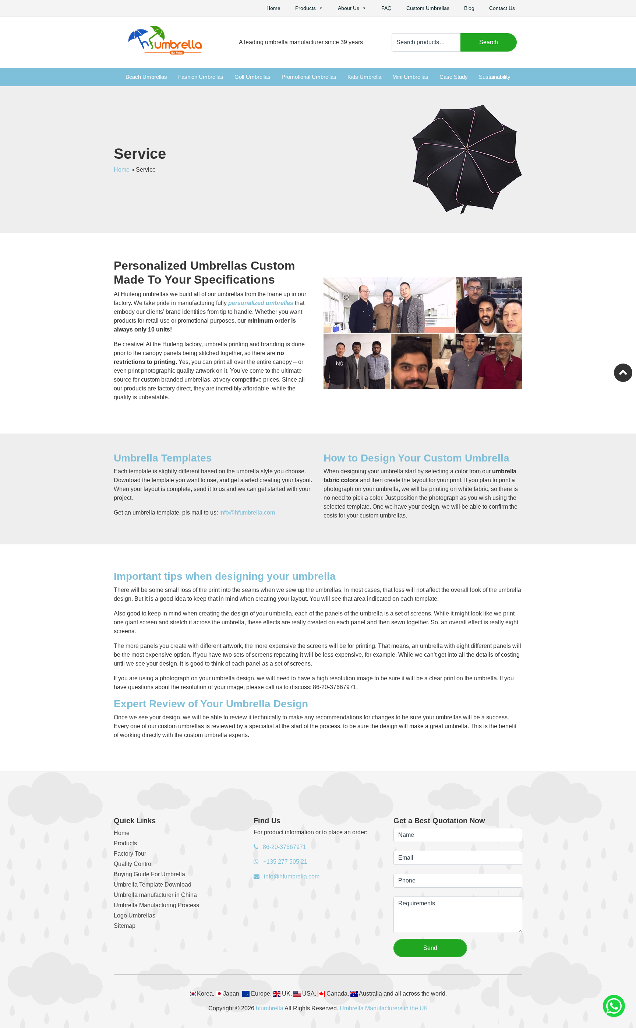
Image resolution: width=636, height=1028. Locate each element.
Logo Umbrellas (134, 915)
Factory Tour (130, 853)
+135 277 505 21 (284, 862)
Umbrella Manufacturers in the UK (384, 1008)
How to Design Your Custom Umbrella (416, 458)
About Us (348, 8)
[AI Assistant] (614, 1006)
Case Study (453, 77)
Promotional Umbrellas (309, 77)
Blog (469, 8)
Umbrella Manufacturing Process (156, 905)
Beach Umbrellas (146, 77)
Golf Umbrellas (252, 77)
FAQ (386, 8)
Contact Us (502, 8)
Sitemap (124, 926)
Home (273, 8)
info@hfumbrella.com (247, 512)
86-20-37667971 (283, 847)
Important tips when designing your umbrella (225, 576)
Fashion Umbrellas (200, 77)
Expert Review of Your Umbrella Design (211, 703)
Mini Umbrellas (410, 77)
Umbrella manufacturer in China (155, 895)
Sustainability (494, 77)
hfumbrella (269, 1008)
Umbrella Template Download (152, 884)
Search (488, 42)
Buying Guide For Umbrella (149, 874)
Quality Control (133, 864)
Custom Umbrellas (427, 8)
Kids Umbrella (364, 77)
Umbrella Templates (163, 458)
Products (305, 8)
